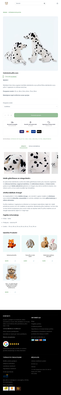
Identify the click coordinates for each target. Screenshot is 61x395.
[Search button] (44, 3)
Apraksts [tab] (23, 146)
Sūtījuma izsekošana (9, 363)
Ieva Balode (13, 76)
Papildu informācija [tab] (34, 146)
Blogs (32, 321)
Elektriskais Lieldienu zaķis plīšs (48, 255)
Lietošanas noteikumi (9, 366)
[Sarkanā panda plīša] (11, 243)
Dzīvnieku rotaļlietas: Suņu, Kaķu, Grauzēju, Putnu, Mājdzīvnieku (31, 139)
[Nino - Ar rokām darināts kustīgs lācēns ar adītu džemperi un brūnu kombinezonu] (11, 272)
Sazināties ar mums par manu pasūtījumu (15, 334)
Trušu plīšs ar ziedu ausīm (30, 255)
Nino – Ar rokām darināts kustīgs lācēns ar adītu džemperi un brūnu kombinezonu (12, 285)
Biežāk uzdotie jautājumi (10, 361)
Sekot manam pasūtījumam (11, 331)
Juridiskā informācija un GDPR (39, 334)
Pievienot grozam (36, 115)
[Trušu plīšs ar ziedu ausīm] (30, 243)
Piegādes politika (36, 324)
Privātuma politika (36, 326)
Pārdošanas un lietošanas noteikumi (41, 331)
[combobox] (29, 3)
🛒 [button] (15, 261)
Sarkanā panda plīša (11, 255)
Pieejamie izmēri (8, 103)
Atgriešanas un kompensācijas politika (42, 329)
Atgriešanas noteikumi (9, 368)
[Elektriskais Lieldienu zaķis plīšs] (48, 243)
